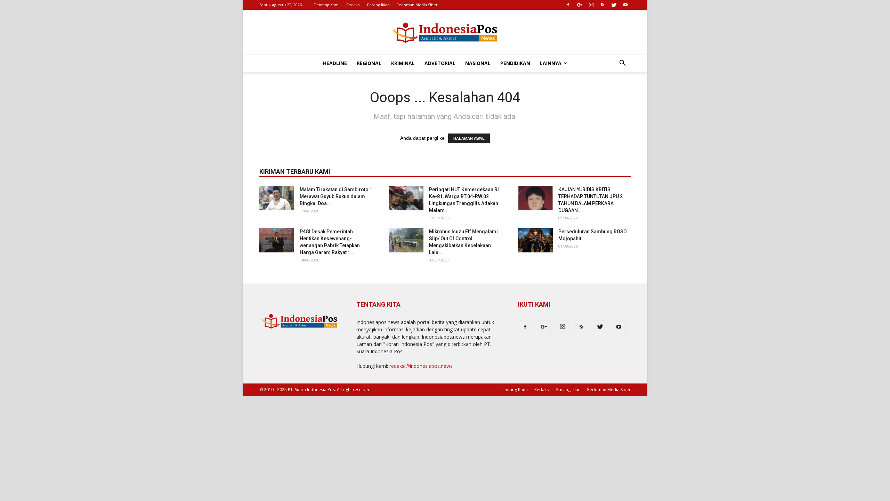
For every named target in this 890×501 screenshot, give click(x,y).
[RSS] (602, 5)
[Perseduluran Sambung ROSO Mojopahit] (535, 240)
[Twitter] (614, 5)
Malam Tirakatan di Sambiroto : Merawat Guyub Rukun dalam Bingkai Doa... (335, 196)
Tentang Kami (327, 4)
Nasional (478, 63)
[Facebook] (568, 5)
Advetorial (439, 63)
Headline (335, 63)
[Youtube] (625, 5)
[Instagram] (591, 5)
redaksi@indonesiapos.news (421, 366)
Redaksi (353, 4)
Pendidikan (515, 63)
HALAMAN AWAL (469, 138)
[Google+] (579, 5)
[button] (622, 63)
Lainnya (550, 63)
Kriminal (403, 63)
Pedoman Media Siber (417, 4)
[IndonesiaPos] (445, 33)
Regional (369, 63)
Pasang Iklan (378, 4)
